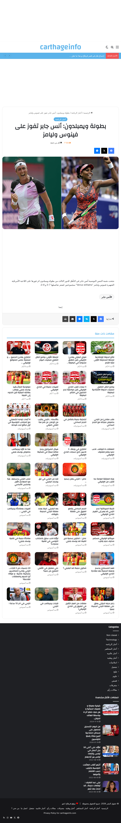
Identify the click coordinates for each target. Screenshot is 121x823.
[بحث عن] (112, 48)
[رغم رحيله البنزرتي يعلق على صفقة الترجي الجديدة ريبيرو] (102, 594)
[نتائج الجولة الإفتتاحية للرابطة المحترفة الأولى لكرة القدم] (102, 347)
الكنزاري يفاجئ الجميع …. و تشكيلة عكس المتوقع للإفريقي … (18, 360)
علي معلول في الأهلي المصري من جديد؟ (48, 569)
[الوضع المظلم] (107, 48)
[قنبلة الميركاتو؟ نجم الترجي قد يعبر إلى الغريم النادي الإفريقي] (102, 499)
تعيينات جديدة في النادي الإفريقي (47, 388)
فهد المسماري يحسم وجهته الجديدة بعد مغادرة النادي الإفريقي (102, 571)
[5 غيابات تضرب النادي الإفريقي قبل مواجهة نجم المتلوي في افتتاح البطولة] (74, 377)
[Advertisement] (60, 20)
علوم (115, 676)
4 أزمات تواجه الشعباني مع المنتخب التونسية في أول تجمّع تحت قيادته (19, 422)
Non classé (112, 635)
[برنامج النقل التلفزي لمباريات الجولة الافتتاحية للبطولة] (102, 377)
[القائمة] (117, 48)
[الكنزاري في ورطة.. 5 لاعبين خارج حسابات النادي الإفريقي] (74, 439)
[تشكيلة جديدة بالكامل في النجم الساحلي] (74, 410)
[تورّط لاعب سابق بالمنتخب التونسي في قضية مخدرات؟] (46, 529)
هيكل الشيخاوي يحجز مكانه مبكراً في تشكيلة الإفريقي (47, 452)
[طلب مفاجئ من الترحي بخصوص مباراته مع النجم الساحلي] (102, 410)
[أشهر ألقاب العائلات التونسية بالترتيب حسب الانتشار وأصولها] (111, 768)
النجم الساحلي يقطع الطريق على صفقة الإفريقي (77, 511)
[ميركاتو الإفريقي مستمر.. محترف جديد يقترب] (102, 529)
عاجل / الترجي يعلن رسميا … (75, 480)
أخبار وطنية (112, 658)
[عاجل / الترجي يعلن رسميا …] (74, 469)
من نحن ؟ (15, 808)
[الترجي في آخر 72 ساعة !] (18, 594)
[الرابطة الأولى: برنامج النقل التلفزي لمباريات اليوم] (46, 347)
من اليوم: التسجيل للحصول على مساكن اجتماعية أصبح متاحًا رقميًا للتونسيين (92, 733)
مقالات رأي (112, 690)
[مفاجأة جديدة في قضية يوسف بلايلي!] (18, 529)
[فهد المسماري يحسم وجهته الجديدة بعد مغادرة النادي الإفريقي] (102, 558)
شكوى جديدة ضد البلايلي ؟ (74, 568)
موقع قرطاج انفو (69, 803)
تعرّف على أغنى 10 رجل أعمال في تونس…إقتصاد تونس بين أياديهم (92, 752)
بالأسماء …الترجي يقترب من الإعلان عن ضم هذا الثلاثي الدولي (48, 422)
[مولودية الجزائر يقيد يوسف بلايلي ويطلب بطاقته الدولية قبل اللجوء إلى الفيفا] (18, 377)
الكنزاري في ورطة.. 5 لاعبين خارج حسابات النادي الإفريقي (75, 452)
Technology (111, 640)
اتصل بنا (24, 808)
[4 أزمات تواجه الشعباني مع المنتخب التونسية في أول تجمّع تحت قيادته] (18, 410)
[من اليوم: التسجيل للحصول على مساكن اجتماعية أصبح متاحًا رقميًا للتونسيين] (111, 730)
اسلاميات (113, 662)
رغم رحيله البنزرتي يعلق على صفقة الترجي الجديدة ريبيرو (102, 606)
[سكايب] (87, 319)
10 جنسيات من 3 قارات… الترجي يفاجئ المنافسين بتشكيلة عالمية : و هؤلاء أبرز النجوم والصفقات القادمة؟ (19, 573)
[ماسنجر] (97, 151)
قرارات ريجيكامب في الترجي (49, 605)
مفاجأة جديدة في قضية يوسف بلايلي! (19, 539)
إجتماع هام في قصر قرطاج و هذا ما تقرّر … (86, 56)
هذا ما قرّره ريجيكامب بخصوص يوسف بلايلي (20, 450)
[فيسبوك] (111, 151)
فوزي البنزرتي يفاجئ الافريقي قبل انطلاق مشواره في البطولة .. (76, 360)
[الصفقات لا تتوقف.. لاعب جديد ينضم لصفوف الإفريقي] (102, 439)
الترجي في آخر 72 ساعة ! (19, 603)
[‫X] (104, 151)
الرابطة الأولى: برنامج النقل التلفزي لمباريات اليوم (46, 358)
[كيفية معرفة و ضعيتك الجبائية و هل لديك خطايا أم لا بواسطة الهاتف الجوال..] (111, 709)
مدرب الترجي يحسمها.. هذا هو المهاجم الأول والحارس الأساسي (18, 481)
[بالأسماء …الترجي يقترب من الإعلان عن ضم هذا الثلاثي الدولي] (46, 410)
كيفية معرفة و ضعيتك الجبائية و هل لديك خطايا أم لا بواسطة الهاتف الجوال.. (91, 712)
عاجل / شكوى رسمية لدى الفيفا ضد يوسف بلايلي (75, 539)
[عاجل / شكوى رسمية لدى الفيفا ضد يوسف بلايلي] (74, 529)
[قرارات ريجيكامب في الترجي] (46, 594)
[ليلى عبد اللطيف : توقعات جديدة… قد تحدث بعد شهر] (111, 786)
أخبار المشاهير (111, 649)
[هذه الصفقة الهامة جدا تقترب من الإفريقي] (102, 469)
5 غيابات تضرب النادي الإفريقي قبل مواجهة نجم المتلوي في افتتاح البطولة (74, 391)
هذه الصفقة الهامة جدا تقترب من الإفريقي (104, 480)
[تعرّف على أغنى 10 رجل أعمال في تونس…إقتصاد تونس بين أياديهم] (111, 751)
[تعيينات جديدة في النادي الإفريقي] (46, 377)
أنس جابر (106, 296)
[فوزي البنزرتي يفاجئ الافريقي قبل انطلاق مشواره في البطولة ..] (74, 347)
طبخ (115, 671)
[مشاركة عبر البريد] (72, 319)
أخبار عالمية (112, 653)
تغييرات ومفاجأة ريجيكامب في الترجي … (18, 510)
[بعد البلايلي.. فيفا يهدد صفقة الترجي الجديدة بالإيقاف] (46, 499)
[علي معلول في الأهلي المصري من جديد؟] (46, 558)
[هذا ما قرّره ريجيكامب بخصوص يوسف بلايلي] (18, 439)
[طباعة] (65, 319)
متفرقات (113, 685)
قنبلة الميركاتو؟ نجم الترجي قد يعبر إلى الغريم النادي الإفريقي (103, 511)
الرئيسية (87, 113)
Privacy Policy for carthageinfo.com (60, 813)
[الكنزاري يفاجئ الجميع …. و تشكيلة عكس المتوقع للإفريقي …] (18, 347)
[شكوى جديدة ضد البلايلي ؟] (74, 558)
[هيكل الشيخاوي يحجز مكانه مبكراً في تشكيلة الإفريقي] (46, 439)
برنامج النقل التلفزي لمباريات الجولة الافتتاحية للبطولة (103, 389)
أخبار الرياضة (76, 113)
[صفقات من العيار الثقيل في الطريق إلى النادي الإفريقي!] (74, 594)
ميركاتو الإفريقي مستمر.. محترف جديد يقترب (103, 539)
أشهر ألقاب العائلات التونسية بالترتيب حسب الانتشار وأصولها (91, 769)
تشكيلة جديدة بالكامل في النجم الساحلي (75, 421)
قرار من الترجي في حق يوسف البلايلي (48, 480)
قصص (114, 681)
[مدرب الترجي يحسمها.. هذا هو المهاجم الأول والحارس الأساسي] (18, 469)
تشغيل (114, 667)
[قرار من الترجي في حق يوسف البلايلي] (46, 469)
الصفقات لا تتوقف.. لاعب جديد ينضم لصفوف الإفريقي (103, 452)
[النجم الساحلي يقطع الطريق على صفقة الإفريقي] (74, 499)
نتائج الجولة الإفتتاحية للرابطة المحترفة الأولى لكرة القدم (104, 360)
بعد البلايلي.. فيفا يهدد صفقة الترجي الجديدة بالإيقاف (48, 511)
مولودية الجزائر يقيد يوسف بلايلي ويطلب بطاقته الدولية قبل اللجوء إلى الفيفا (19, 391)
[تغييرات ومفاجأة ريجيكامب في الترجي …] (18, 499)
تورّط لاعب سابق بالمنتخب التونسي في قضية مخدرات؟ (46, 541)
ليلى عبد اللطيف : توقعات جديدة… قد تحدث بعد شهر (92, 786)
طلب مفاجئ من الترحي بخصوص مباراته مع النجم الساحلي (103, 422)
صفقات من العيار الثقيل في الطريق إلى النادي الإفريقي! (76, 606)
